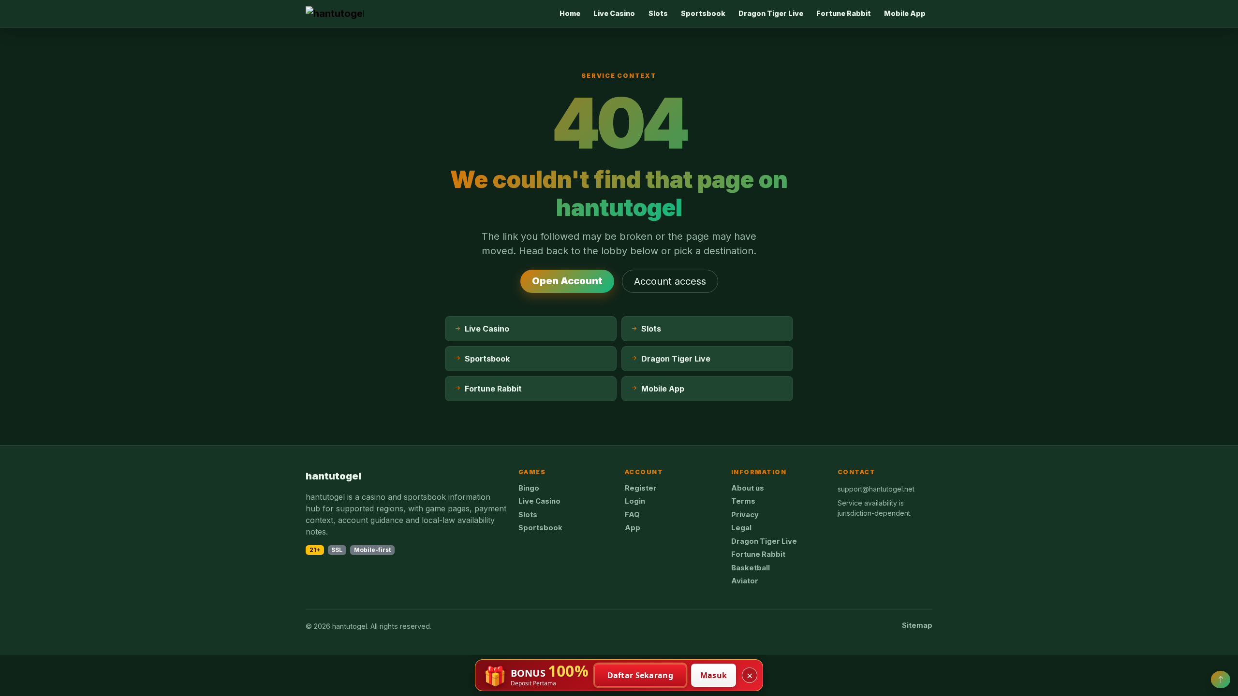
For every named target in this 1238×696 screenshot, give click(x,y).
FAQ (632, 514)
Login (635, 501)
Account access (670, 281)
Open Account (567, 281)
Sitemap (917, 625)
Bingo (528, 488)
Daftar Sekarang (640, 675)
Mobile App (905, 13)
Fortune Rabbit (843, 13)
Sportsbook (703, 13)
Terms (743, 501)
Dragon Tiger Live (770, 13)
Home (570, 13)
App (632, 527)
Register (641, 488)
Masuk (713, 675)
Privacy (745, 514)
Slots (658, 13)
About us (747, 488)
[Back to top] (1220, 679)
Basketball (750, 568)
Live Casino (614, 13)
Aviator (744, 581)
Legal (741, 527)
